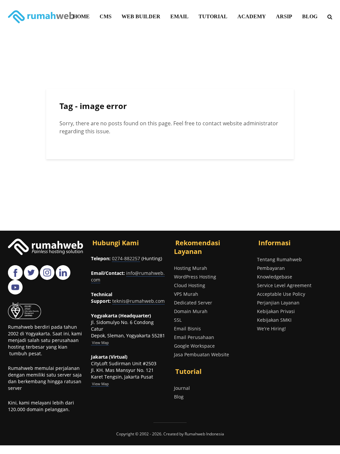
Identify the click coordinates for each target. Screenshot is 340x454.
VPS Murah (186, 294)
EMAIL (179, 16)
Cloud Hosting (189, 285)
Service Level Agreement (284, 285)
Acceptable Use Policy (281, 294)
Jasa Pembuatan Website (201, 354)
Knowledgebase (274, 277)
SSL (178, 320)
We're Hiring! (271, 328)
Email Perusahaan (194, 337)
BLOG (309, 16)
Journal (182, 388)
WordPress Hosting (195, 277)
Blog (179, 397)
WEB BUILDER (141, 16)
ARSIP (284, 16)
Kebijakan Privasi (276, 311)
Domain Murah (191, 311)
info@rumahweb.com (128, 276)
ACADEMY (251, 16)
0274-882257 (126, 258)
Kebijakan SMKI (274, 320)
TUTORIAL (213, 16)
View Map (100, 383)
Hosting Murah (190, 268)
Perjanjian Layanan (278, 302)
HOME (81, 16)
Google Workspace (194, 346)
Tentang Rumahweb (279, 259)
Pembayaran (271, 268)
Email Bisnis (187, 328)
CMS (106, 16)
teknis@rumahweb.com (138, 301)
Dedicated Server (193, 302)
